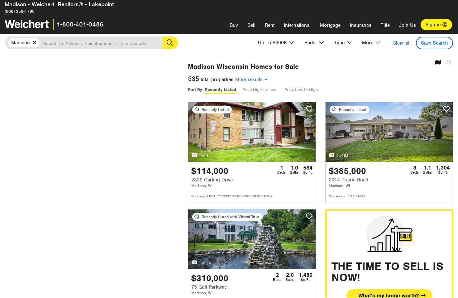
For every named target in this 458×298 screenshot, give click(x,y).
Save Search (434, 43)
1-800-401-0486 (80, 24)
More (367, 43)
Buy (234, 25)
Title (385, 25)
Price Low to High (301, 89)
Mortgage (330, 25)
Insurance (360, 25)
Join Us (407, 25)
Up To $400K (272, 43)
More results (249, 79)
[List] (448, 63)
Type (339, 43)
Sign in (433, 25)
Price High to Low (259, 89)
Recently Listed (220, 89)
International (297, 25)
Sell (251, 25)
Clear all (402, 43)
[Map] (438, 63)
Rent (269, 25)
